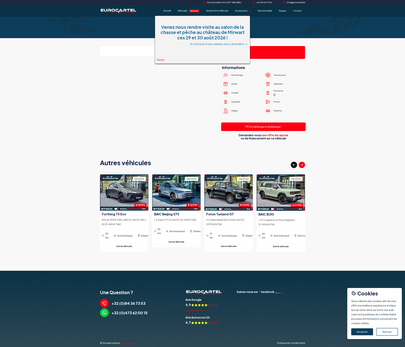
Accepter (362, 331)
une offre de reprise (275, 135)
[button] (294, 165)
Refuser (387, 331)
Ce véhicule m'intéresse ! (264, 126)
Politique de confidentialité (291, 342)
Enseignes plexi (128, 342)
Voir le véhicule (124, 242)
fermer (161, 59)
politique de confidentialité (380, 314)
